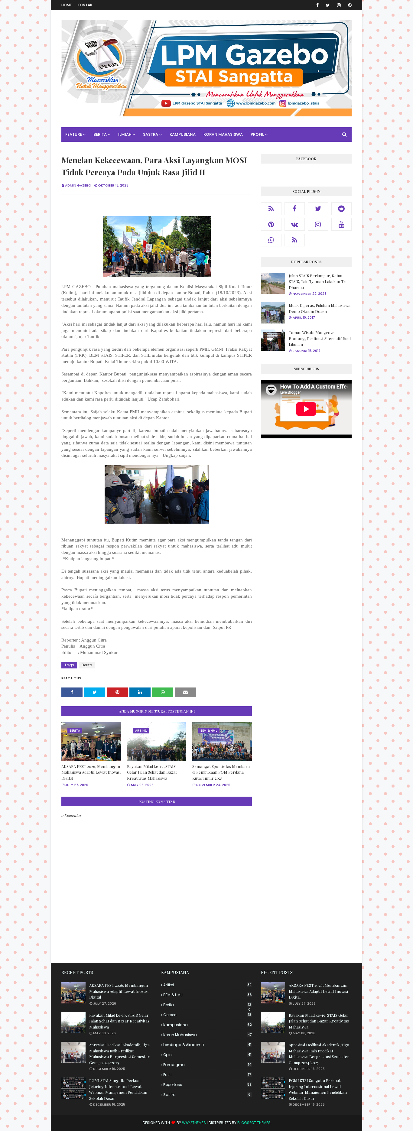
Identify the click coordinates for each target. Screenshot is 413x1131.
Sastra (207, 1094)
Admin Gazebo (78, 185)
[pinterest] (349, 5)
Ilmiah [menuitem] (125, 134)
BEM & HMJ (207, 994)
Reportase (207, 1084)
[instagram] (339, 5)
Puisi (207, 1074)
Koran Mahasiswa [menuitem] (223, 134)
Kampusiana (207, 1024)
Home (66, 5)
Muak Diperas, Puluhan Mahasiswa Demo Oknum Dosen (319, 308)
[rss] (271, 208)
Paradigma (207, 1064)
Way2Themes (194, 1122)
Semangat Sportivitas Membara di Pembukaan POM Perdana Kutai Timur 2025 (221, 772)
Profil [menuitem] (257, 134)
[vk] (295, 224)
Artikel (207, 984)
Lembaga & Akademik (207, 1044)
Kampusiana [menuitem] (183, 134)
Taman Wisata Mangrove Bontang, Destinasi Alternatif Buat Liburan (320, 338)
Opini (207, 1054)
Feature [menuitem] (73, 134)
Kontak (85, 5)
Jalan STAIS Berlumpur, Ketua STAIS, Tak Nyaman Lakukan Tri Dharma (317, 281)
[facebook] (317, 5)
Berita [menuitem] (100, 134)
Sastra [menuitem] (150, 134)
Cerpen (207, 1014)
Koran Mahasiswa (207, 1034)
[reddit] (341, 208)
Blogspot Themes (254, 1122)
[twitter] (328, 5)
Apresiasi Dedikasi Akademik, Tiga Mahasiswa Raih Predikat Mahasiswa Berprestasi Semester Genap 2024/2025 (119, 1053)
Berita (87, 665)
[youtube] (341, 224)
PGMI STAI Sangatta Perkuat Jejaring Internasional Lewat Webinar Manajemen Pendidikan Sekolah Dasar (118, 1089)
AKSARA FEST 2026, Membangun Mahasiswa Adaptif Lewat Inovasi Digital (91, 772)
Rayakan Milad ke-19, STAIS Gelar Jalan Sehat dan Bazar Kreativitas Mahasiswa (152, 772)
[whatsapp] (271, 240)
